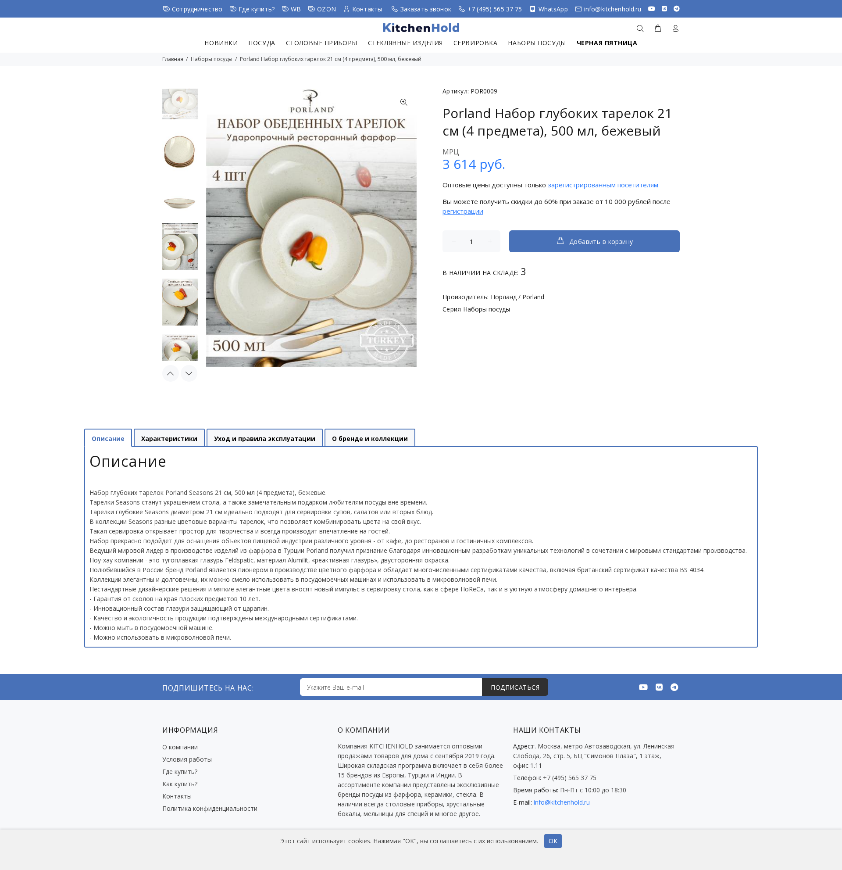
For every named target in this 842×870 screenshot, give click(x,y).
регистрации (462, 211)
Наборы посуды (537, 43)
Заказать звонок (425, 9)
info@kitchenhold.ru (613, 9)
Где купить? (257, 9)
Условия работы (187, 759)
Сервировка (475, 43)
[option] (180, 100)
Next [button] (189, 373)
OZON (326, 9)
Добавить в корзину (601, 241)
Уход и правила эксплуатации (264, 438)
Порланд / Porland (517, 297)
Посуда (261, 43)
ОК (553, 841)
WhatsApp (553, 9)
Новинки (221, 43)
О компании (180, 747)
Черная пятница (607, 43)
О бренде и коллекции (370, 438)
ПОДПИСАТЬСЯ (515, 687)
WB (296, 9)
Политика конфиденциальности (209, 808)
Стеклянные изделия (405, 43)
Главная (172, 59)
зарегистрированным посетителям (603, 184)
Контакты (367, 9)
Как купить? (179, 784)
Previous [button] (170, 373)
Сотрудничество (197, 9)
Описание (108, 438)
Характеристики (169, 438)
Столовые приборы (321, 43)
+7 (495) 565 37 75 (494, 9)
